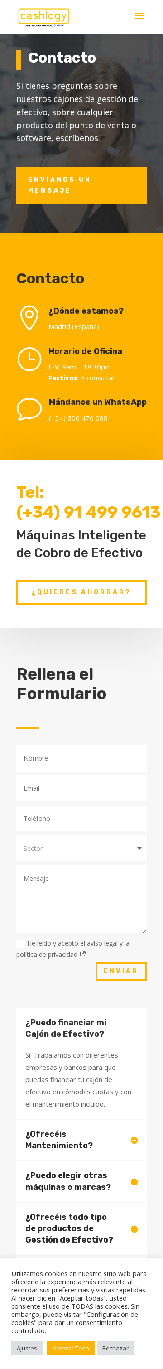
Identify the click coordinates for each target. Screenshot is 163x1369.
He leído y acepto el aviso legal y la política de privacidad (72, 949)
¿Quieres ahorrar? (81, 592)
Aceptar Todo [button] (71, 1348)
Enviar (121, 971)
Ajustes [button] (27, 1348)
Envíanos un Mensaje (59, 185)
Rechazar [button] (115, 1348)
